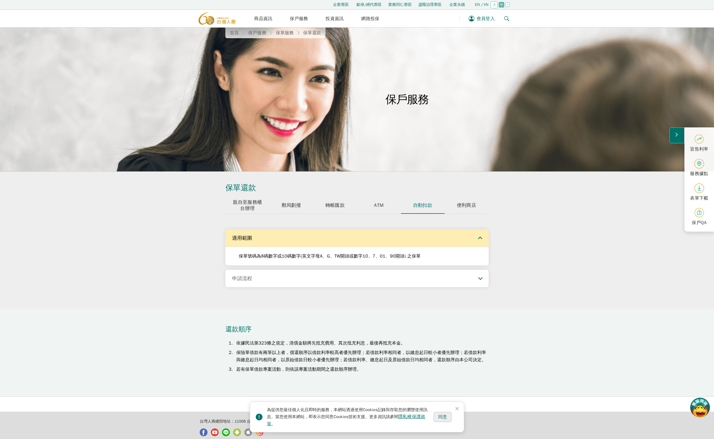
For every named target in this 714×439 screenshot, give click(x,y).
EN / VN (481, 4)
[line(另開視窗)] (226, 432)
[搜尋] (507, 18)
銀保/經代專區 (369, 4)
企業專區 (341, 4)
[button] (263, 18)
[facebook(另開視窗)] (204, 432)
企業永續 (457, 4)
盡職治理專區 (430, 4)
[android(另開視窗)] (237, 432)
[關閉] (457, 408)
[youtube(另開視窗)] (215, 432)
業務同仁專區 (399, 4)
